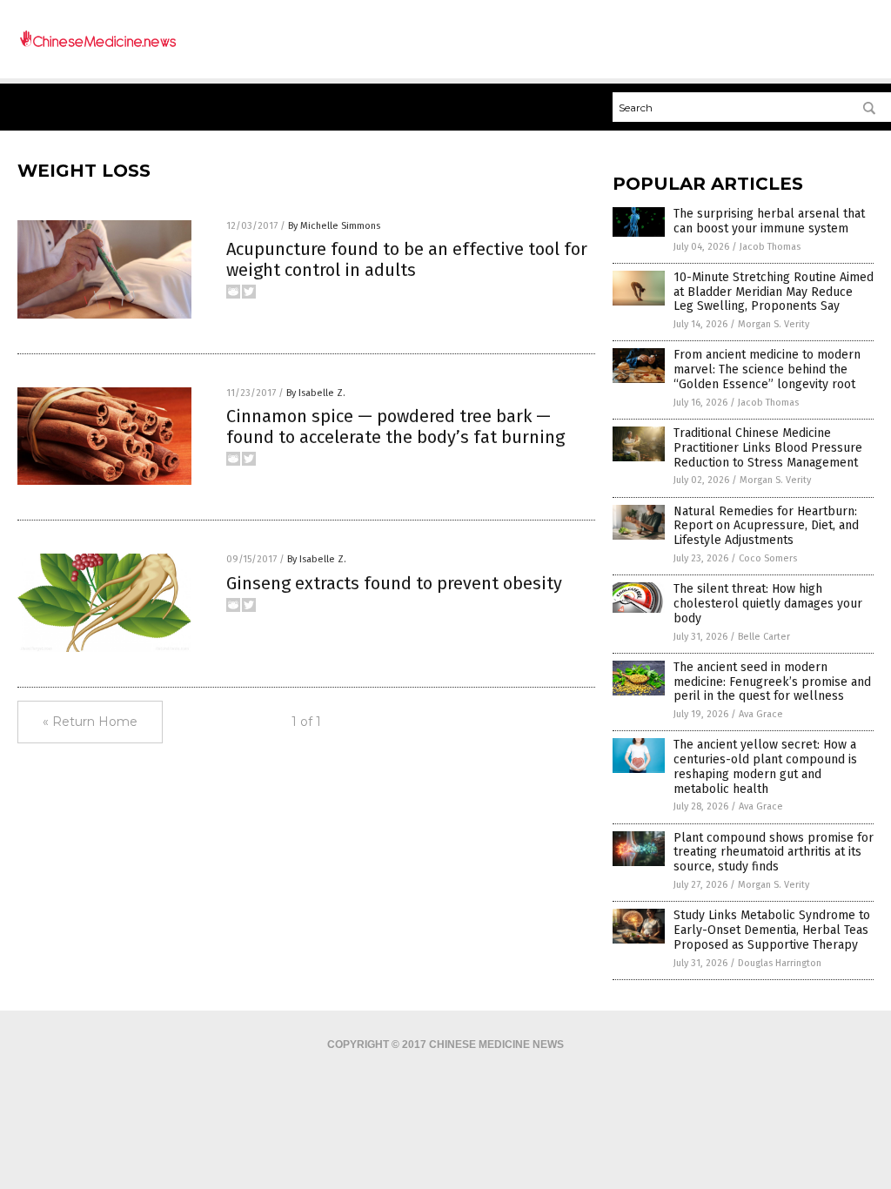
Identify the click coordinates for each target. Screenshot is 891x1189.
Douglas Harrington (779, 963)
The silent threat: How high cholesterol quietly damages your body (767, 603)
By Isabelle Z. (315, 393)
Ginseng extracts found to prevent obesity (394, 583)
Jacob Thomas (770, 246)
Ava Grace (761, 714)
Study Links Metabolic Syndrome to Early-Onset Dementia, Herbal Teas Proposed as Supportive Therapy (771, 930)
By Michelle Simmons (334, 226)
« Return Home (90, 721)
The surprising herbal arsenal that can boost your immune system (769, 221)
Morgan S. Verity (773, 324)
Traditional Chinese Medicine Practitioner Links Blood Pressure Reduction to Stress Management (767, 448)
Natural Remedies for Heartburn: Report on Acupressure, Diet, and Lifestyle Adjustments (766, 526)
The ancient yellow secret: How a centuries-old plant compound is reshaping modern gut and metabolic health (765, 766)
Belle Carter (764, 636)
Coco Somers (768, 558)
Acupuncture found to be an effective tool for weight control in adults (406, 259)
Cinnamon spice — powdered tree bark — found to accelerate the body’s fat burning (395, 426)
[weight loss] (97, 45)
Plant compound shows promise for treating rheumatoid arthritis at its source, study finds (773, 852)
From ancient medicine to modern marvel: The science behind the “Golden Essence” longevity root (767, 369)
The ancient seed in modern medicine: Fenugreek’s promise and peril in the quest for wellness (772, 682)
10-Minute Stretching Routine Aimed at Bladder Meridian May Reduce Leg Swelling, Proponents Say (773, 292)
